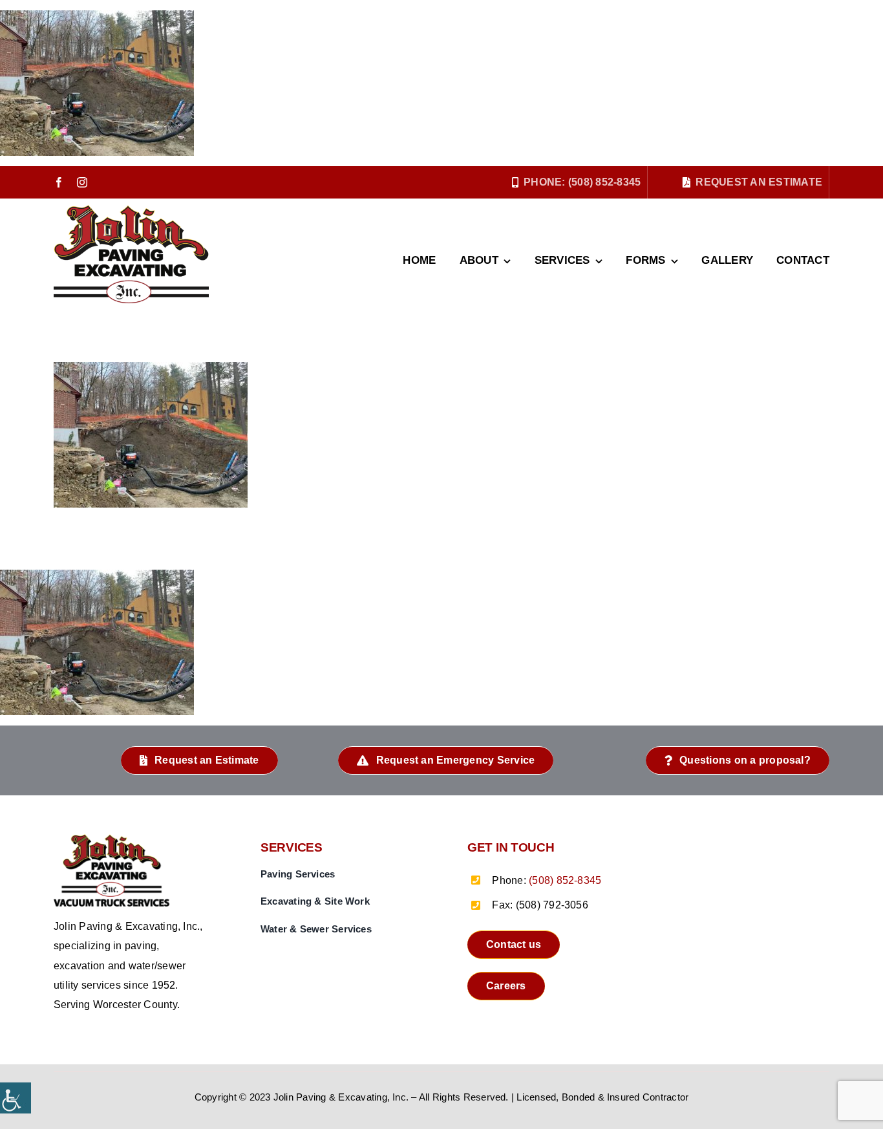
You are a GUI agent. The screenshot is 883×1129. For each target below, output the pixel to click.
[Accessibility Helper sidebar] (15, 1097)
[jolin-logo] (115, 838)
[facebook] (59, 182)
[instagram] (82, 182)
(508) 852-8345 (565, 880)
